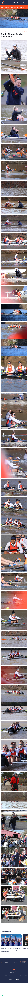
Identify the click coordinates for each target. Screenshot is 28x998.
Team (12, 7)
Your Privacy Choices (12, 977)
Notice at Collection (22, 977)
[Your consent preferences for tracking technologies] (2, 995)
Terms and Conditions (22, 975)
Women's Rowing (5, 947)
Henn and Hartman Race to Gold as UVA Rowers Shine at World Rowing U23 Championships (11, 950)
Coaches (16, 7)
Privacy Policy (4, 975)
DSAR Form (4, 977)
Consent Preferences (13, 975)
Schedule (22, 7)
